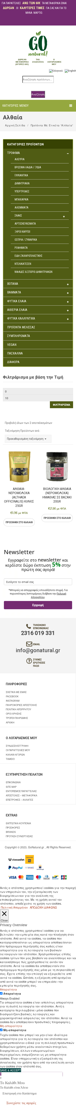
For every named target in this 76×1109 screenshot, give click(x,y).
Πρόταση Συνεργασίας (19, 836)
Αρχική (10, 722)
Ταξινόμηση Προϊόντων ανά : (22, 430)
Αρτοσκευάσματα (25, 223)
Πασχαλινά (15, 353)
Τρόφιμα (13, 153)
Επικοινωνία (13, 782)
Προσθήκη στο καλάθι (19, 522)
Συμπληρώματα (18, 336)
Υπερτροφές (22, 191)
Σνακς (18, 215)
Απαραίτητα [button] (8, 989)
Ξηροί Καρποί (22, 231)
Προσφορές (13, 827)
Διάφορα (13, 362)
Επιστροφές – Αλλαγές (19, 799)
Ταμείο (10, 758)
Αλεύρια (20, 159)
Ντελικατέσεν (23, 263)
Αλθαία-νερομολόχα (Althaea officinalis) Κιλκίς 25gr (19, 497)
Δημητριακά (22, 183)
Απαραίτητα (12, 993)
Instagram (12, 700)
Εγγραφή (38, 605)
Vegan (11, 345)
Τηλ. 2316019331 (38, 60)
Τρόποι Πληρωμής (17, 717)
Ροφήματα (21, 247)
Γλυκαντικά (21, 175)
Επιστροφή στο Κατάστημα (19, 1093)
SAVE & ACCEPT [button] (10, 1070)
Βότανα (12, 284)
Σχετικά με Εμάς (16, 692)
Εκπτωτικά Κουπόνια (18, 823)
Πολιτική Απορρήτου (18, 709)
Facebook (12, 696)
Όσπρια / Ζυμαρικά (26, 239)
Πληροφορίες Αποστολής (21, 705)
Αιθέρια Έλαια (17, 310)
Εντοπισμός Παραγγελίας (21, 791)
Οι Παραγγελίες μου (18, 750)
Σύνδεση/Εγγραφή (17, 745)
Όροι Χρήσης (13, 713)
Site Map (11, 786)
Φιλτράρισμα (61, 404)
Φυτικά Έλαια (16, 301)
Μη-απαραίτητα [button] (11, 1026)
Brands (11, 831)
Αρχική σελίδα (15, 125)
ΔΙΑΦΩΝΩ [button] (50, 907)
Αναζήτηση (38, 94)
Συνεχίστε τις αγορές (21, 1103)
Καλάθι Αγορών (15, 754)
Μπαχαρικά (21, 199)
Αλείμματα (21, 207)
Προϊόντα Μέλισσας (21, 327)
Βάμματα (14, 292)
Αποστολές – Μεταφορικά (21, 795)
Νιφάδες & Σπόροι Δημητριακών (33, 271)
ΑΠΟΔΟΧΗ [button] (36, 907)
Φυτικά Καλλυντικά (21, 318)
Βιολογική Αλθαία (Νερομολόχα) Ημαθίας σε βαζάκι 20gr (57, 495)
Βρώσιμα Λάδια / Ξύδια (28, 167)
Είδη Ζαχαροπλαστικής (28, 255)
